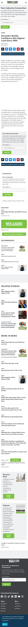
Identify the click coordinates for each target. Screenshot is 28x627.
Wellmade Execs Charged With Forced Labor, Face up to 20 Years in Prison (13, 433)
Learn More (9, 496)
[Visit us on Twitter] (22, 596)
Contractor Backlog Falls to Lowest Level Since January (14, 452)
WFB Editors (4, 44)
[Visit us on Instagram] (5, 596)
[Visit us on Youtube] (19, 596)
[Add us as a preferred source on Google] (22, 49)
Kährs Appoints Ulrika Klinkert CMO (7, 267)
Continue (7, 194)
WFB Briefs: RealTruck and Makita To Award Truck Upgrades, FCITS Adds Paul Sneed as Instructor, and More (13, 443)
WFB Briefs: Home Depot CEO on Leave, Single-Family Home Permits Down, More (13, 399)
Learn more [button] (5, 620)
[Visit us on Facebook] (2, 596)
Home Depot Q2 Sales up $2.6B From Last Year (14, 212)
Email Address (5, 19)
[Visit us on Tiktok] (9, 596)
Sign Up (5, 27)
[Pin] (18, 49)
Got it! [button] (4, 624)
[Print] (2, 49)
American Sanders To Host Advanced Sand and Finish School (12, 424)
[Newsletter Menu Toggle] (26, 2)
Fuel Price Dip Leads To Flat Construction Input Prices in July (11, 409)
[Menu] (2, 2)
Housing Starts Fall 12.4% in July (9, 261)
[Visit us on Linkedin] (15, 596)
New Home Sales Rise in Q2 (8, 256)
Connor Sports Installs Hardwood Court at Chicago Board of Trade (8, 314)
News (3, 33)
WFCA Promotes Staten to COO (9, 303)
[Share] (6, 49)
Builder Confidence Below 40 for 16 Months (12, 389)
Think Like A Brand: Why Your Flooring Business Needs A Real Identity (7, 249)
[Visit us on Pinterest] (12, 596)
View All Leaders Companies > (14, 234)
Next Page (15, 460)
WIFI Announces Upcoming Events (12, 417)
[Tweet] (14, 49)
